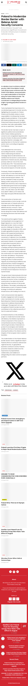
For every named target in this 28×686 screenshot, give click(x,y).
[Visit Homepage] (14, 2)
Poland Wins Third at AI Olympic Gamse (14, 677)
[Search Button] (26, 2)
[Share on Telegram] (19, 65)
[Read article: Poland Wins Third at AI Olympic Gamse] (14, 492)
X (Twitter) (16, 384)
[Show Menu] (2, 2)
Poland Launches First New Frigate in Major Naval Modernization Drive (14, 79)
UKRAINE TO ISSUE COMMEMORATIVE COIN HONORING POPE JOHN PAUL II (14, 476)
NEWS (7, 13)
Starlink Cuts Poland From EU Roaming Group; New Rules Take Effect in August (13, 531)
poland (15, 390)
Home (2, 13)
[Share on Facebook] (3, 65)
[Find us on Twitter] (14, 572)
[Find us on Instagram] (17, 571)
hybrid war (8, 390)
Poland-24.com (16, 683)
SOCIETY (4, 499)
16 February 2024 (8, 41)
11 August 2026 (5, 480)
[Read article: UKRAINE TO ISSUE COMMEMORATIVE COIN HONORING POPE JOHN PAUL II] (14, 463)
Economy (4, 415)
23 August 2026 (5, 424)
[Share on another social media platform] (24, 65)
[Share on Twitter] (9, 65)
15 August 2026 (5, 451)
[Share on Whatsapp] (14, 65)
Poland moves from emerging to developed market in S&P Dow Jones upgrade (14, 74)
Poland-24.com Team (9, 39)
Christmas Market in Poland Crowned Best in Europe (16, 646)
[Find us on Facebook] (10, 571)
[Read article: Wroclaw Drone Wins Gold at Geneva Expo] (14, 547)
